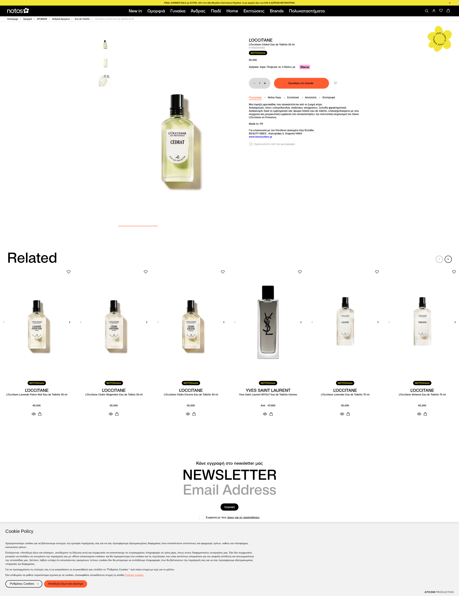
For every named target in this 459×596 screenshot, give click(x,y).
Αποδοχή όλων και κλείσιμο (65, 583)
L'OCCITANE (261, 40)
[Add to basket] (40, 413)
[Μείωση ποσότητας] (254, 83)
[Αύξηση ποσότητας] (265, 83)
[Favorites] (441, 10)
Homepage (12, 19)
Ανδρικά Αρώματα (61, 19)
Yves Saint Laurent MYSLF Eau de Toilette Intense (268, 394)
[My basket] (448, 10)
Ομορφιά (27, 19)
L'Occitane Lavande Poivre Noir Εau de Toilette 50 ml (36, 394)
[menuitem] (136, 11)
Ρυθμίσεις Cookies (22, 583)
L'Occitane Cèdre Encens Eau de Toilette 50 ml (191, 394)
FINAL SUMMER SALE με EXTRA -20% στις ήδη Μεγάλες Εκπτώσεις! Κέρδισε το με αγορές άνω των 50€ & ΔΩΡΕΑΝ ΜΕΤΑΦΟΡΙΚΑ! (229, 2)
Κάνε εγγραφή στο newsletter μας (229, 463)
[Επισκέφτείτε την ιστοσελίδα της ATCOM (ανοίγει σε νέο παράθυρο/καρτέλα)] (439, 592)
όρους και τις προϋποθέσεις (243, 517)
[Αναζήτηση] (426, 11)
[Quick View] (34, 413)
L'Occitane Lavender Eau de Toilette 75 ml (345, 394)
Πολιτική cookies (134, 575)
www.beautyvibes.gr (260, 136)
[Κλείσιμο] (450, 3)
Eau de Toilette (82, 19)
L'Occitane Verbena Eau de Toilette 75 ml (422, 394)
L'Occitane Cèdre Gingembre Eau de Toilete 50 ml (114, 394)
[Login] (433, 10)
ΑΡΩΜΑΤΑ (42, 19)
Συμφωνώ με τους (233, 517)
